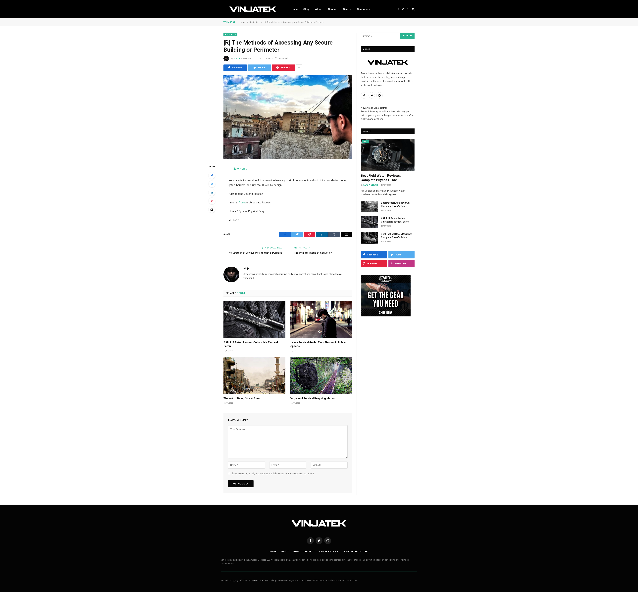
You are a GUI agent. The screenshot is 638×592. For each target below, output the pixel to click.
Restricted (230, 34)
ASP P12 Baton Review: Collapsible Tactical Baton (250, 344)
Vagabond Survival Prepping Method (313, 398)
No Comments (266, 58)
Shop (306, 9)
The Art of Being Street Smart (242, 398)
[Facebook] (212, 175)
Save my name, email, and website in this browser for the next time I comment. (273, 473)
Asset (242, 202)
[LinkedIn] (212, 192)
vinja (236, 58)
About (318, 9)
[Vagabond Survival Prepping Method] (321, 375)
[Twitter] (212, 184)
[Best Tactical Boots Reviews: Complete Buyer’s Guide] (369, 237)
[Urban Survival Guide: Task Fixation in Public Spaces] (321, 319)
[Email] (212, 209)
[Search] (413, 9)
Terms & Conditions (355, 551)
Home (294, 9)
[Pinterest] (212, 201)
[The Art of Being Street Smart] (254, 375)
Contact (332, 9)
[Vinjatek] (252, 9)
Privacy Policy (329, 551)
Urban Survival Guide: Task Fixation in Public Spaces (318, 344)
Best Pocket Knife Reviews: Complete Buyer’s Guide (395, 204)
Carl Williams (370, 185)
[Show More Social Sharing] (299, 67)
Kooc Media (260, 580)
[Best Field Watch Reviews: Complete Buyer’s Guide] (388, 155)
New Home (240, 168)
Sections (362, 9)
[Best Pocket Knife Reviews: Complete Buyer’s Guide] (369, 206)
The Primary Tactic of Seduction (313, 252)
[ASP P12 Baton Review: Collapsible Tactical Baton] (254, 319)
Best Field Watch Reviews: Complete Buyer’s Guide (381, 178)
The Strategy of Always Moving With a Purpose (254, 252)
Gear (346, 9)
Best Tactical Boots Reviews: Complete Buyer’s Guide (396, 236)
